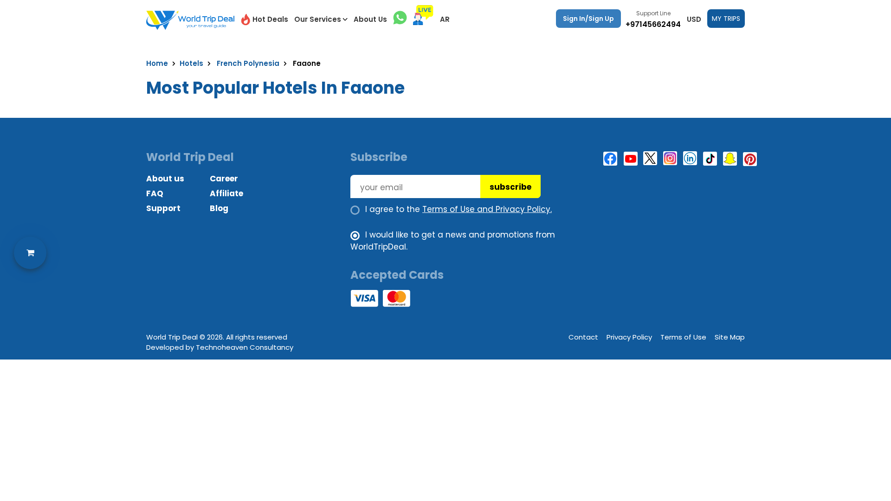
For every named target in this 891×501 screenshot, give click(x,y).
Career (224, 178)
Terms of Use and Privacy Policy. (487, 209)
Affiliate (226, 193)
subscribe (510, 187)
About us (165, 178)
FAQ (154, 193)
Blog (219, 208)
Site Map (730, 337)
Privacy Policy (629, 337)
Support (163, 208)
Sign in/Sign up (588, 18)
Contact (583, 337)
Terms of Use (683, 337)
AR (445, 19)
